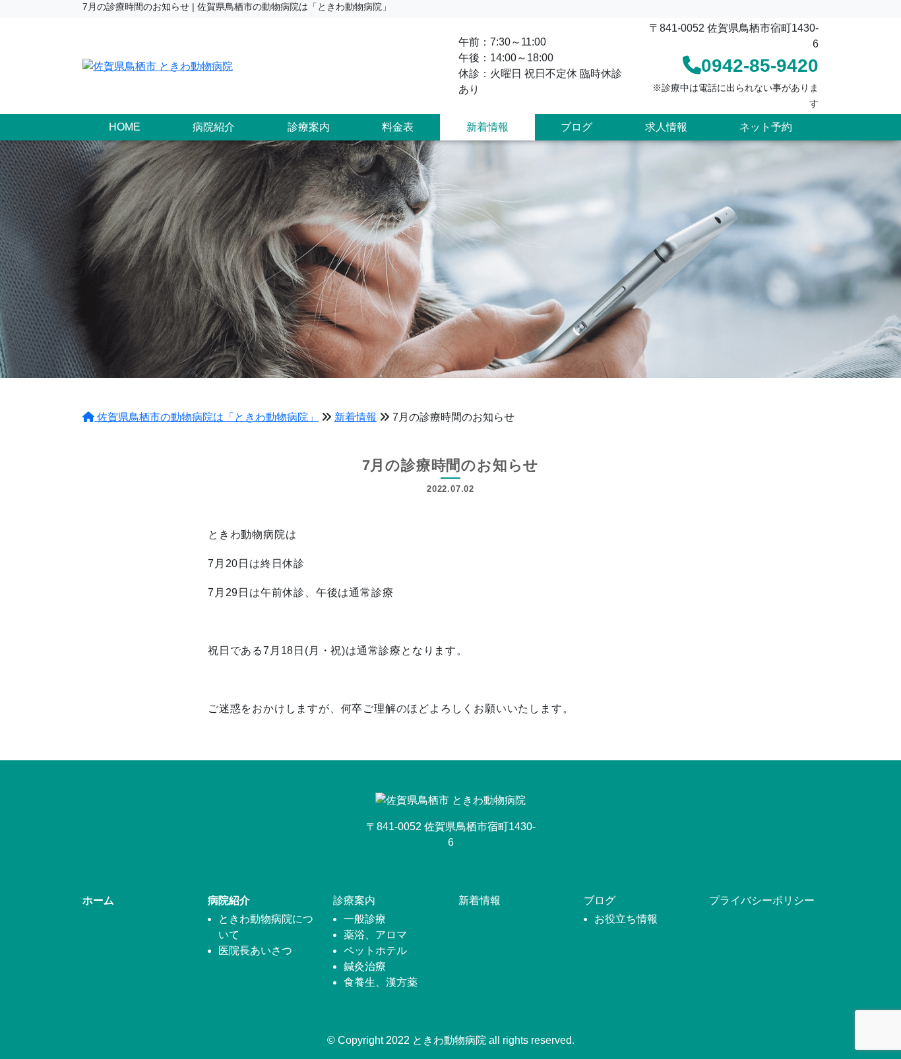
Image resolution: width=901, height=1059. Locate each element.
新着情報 (487, 127)
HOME (124, 127)
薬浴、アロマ (375, 934)
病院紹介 (214, 127)
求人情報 (666, 127)
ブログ (576, 127)
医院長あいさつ (255, 950)
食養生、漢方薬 (381, 982)
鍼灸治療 (365, 966)
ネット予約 (765, 127)
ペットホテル (375, 950)
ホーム (98, 900)
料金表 (398, 127)
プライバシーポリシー (762, 900)
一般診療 (365, 918)
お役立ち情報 (626, 918)
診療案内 (309, 127)
